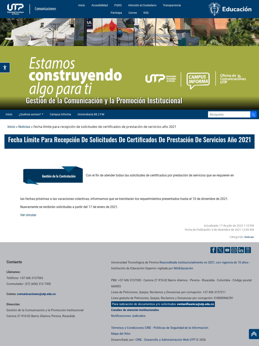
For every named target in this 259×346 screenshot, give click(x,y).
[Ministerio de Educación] (224, 9)
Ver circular (28, 215)
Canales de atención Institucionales (135, 310)
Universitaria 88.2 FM (90, 114)
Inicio (81, 5)
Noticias (24, 127)
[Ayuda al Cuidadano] (248, 250)
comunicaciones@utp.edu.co (36, 294)
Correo (132, 12)
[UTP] (16, 9)
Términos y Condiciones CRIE (131, 328)
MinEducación (183, 268)
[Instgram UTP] (234, 250)
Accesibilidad (99, 5)
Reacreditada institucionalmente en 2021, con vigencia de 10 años (203, 262)
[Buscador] (253, 114)
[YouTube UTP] (227, 250)
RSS (146, 12)
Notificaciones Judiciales (128, 316)
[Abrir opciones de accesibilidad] (5, 67)
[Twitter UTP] (220, 250)
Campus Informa (60, 114)
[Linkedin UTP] (241, 250)
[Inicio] (254, 334)
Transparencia (172, 5)
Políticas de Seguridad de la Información (181, 328)
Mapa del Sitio (121, 333)
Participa (116, 12)
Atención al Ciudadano (142, 5)
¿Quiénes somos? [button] (30, 114)
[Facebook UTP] (213, 250)
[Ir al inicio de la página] (254, 334)
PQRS (118, 5)
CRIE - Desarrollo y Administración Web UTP (165, 340)
